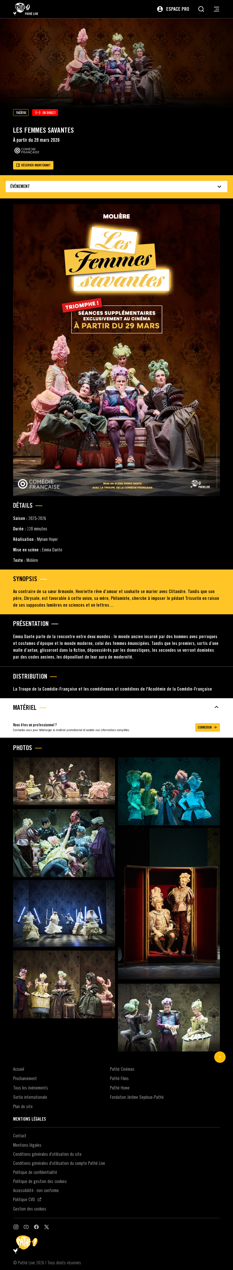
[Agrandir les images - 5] (64, 914)
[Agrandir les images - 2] (169, 791)
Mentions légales (27, 1145)
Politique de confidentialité (35, 1172)
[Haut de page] (220, 1057)
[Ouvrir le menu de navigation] (216, 9)
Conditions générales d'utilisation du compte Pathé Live (59, 1163)
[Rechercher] (201, 9)
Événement (20, 186)
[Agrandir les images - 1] (64, 782)
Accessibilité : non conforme (36, 1190)
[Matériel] (116, 707)
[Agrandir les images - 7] (64, 984)
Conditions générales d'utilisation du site (47, 1154)
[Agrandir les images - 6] (169, 1017)
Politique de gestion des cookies (40, 1181)
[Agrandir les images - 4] (169, 904)
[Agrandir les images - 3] (64, 843)
